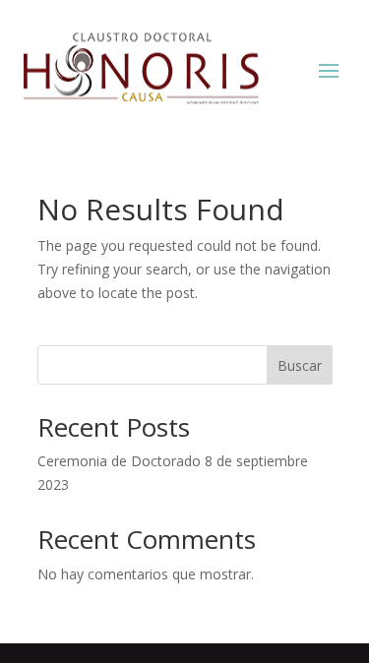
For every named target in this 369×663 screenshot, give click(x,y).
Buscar (299, 365)
